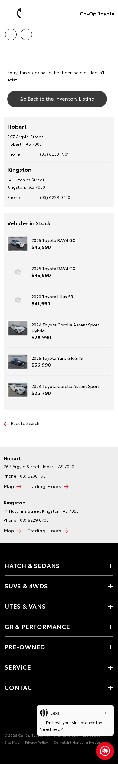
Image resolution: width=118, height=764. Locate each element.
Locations (26, 32)
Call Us (10, 32)
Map (9, 485)
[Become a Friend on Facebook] (8, 716)
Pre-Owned (25, 646)
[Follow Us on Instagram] (18, 716)
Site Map (12, 742)
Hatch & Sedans (32, 565)
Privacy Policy (36, 742)
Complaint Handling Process (78, 742)
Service (18, 667)
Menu (110, 32)
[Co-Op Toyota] (13, 13)
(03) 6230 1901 (54, 154)
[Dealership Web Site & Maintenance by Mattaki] (16, 754)
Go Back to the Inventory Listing (57, 98)
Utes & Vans (25, 606)
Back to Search (25, 423)
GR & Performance (37, 626)
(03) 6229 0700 (55, 197)
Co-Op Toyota (97, 13)
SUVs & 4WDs (26, 585)
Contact (20, 687)
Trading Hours (44, 485)
